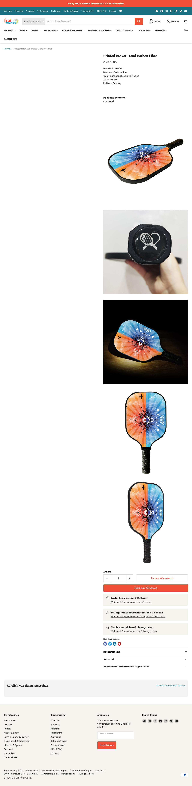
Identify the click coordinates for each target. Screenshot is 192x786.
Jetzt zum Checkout (146, 588)
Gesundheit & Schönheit (99, 30)
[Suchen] (139, 21)
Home (7, 48)
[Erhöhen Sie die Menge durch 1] (130, 578)
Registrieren (107, 745)
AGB (20, 770)
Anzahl (107, 572)
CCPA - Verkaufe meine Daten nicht (21, 773)
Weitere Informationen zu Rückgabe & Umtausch (138, 616)
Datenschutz (32, 770)
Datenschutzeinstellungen (53, 770)
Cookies (99, 770)
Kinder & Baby (50, 30)
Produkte (19, 11)
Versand (30, 11)
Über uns (8, 11)
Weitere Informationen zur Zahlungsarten (134, 631)
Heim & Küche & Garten (72, 30)
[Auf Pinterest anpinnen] (119, 644)
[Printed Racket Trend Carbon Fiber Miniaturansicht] (9, 62)
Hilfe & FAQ (101, 11)
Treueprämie (87, 11)
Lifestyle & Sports (124, 30)
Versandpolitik (68, 773)
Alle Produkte (10, 39)
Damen (23, 30)
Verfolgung (42, 11)
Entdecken (160, 30)
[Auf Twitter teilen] (110, 644)
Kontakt (112, 11)
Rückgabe (55, 11)
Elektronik (144, 30)
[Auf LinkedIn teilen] (114, 644)
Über (186, 30)
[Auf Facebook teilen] (105, 644)
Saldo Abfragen (70, 11)
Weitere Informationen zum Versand (131, 602)
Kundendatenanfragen (81, 770)
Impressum (9, 770)
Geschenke (9, 30)
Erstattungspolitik (50, 773)
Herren (35, 30)
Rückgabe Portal (87, 773)
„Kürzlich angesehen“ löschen (170, 685)
